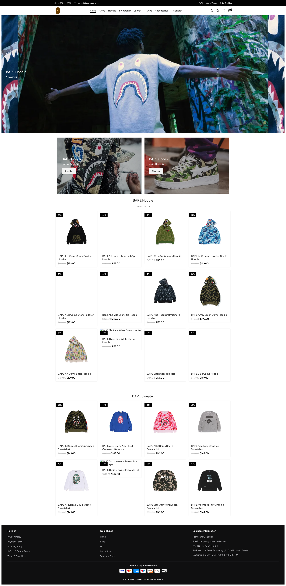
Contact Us (105, 551)
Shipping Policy (14, 546)
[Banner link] (99, 166)
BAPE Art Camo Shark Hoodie (74, 373)
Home (103, 536)
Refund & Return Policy (18, 551)
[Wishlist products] (224, 11)
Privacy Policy (14, 536)
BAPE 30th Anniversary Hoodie (164, 256)
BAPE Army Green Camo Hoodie (209, 314)
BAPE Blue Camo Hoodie (204, 373)
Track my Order (107, 556)
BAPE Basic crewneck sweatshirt (120, 469)
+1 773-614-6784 (64, 3)
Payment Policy (14, 541)
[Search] (218, 11)
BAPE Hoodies (136, 579)
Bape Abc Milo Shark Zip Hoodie (119, 314)
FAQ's (103, 546)
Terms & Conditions (16, 556)
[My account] (212, 11)
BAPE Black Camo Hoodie (161, 373)
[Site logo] (58, 10)
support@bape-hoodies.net (88, 3)
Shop (102, 541)
